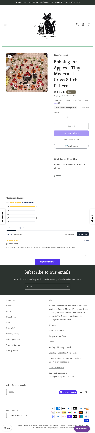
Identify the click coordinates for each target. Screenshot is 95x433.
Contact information (67, 427)
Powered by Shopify (59, 425)
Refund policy (72, 425)
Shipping (57, 96)
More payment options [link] (71, 139)
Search (9, 306)
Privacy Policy (12, 350)
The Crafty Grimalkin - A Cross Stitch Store (38, 425)
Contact (9, 311)
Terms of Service (13, 345)
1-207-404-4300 (56, 367)
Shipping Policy (12, 334)
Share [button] (58, 176)
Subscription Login (14, 339)
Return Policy (11, 328)
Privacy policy (84, 425)
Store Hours (11, 317)
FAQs (8, 322)
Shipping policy (53, 427)
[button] (5, 24)
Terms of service (40, 427)
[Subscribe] (67, 287)
